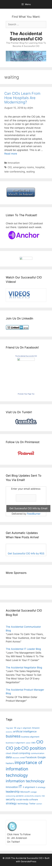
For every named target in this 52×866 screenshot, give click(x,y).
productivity (29, 796)
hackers (10, 763)
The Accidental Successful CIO (26, 36)
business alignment (30, 736)
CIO (10, 167)
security (10, 799)
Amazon (36, 728)
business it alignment (15, 743)
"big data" (9, 728)
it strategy (40, 787)
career (28, 743)
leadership (13, 791)
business (13, 736)
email (22, 757)
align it (19, 728)
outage (33, 792)
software (33, 799)
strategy (11, 803)
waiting (30, 171)
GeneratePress (28, 861)
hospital (39, 167)
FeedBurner (33, 513)
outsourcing (10, 796)
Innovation (14, 162)
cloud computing (21, 753)
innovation (12, 787)
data (9, 757)
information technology (25, 781)
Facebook (31, 757)
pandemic (20, 796)
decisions (15, 758)
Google (41, 757)
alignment (27, 728)
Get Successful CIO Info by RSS (26, 553)
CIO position (33, 748)
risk (43, 796)
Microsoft (25, 792)
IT (20, 786)
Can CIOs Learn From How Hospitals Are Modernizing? (22, 97)
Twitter (32, 803)
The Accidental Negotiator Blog (24, 667)
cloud (8, 753)
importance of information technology (24, 769)
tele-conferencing (14, 171)
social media (22, 799)
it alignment (29, 787)
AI (15, 728)
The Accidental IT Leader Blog (23, 649)
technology (22, 803)
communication (37, 753)
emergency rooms (23, 167)
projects (38, 796)
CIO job (13, 748)
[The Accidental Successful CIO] (26, 359)
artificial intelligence (25, 731)
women (39, 804)
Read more (10, 153)
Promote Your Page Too (26, 394)
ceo (33, 742)
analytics (9, 732)
